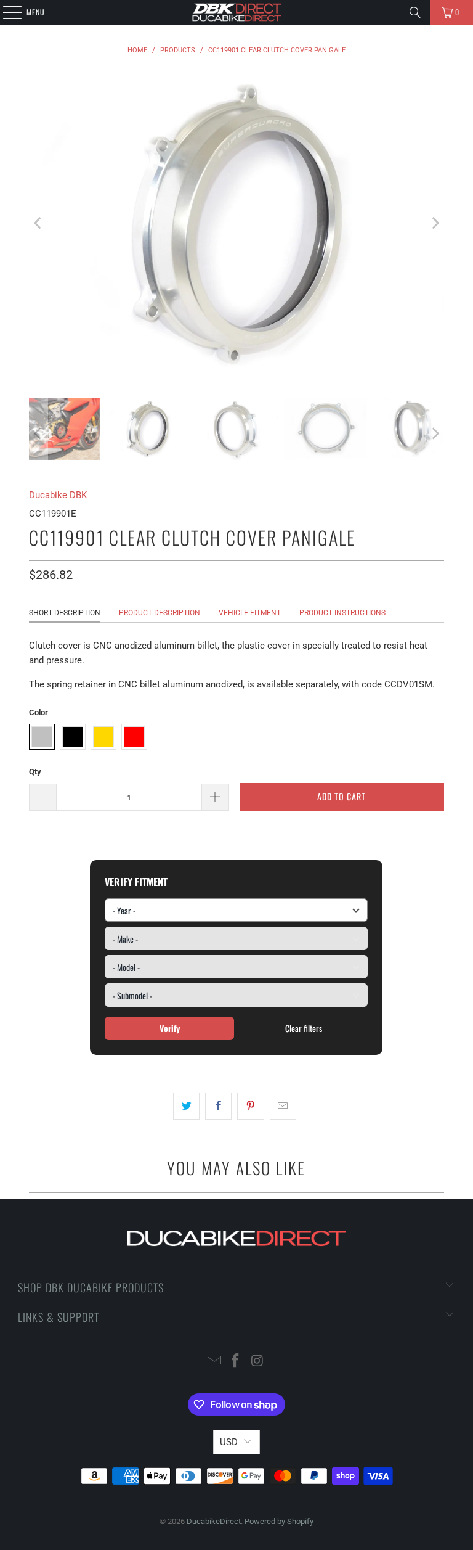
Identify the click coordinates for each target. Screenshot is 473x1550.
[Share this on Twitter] (186, 1106)
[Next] (435, 223)
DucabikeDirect (214, 1521)
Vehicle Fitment (250, 613)
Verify (170, 1028)
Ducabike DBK (58, 495)
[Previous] (38, 223)
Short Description (64, 613)
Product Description (159, 613)
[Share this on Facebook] (218, 1106)
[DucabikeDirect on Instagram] (257, 1361)
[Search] (415, 12)
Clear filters (303, 1028)
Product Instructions (342, 613)
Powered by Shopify (279, 1521)
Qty (35, 771)
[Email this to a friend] (283, 1106)
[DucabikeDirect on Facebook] (236, 1361)
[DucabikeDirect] (236, 12)
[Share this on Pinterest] (250, 1106)
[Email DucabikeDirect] (214, 1361)
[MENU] (5, 12)
